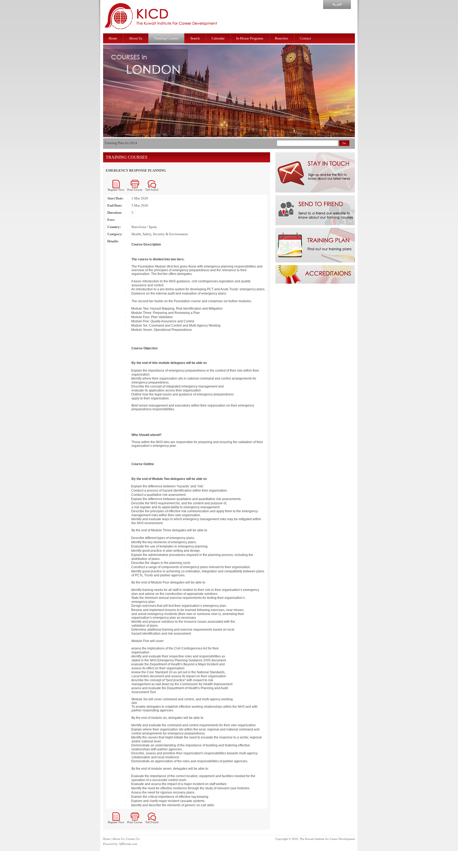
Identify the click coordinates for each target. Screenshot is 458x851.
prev (108, 111)
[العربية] (337, 8)
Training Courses (166, 38)
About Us (135, 38)
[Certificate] (315, 282)
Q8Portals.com (128, 844)
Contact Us (132, 838)
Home (113, 38)
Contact (305, 38)
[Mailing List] (315, 191)
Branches (281, 38)
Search (195, 38)
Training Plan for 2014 (120, 143)
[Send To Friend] (315, 224)
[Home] (161, 32)
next (352, 111)
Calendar (218, 38)
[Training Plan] (315, 261)
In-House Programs (249, 38)
